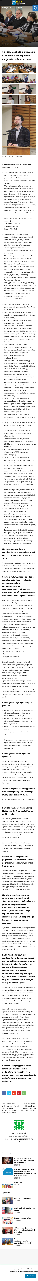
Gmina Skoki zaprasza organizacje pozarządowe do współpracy (24, 1160)
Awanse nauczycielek (22, 1198)
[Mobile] (1, 1)
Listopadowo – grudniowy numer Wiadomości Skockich (28, 1108)
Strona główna (6, 8)
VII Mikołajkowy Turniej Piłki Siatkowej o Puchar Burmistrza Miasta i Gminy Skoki (10, 1109)
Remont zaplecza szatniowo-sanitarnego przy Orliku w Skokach (23, 1241)
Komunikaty (6, 1153)
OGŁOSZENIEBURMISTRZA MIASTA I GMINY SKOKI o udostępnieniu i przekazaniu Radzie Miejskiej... (25, 1172)
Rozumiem (30, 1276)
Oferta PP (18, 1182)
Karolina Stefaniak (19, 1133)
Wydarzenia (18, 8)
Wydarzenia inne (19, 36)
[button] (35, 8)
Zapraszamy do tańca (22, 1218)
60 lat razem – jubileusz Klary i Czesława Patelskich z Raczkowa (24, 1230)
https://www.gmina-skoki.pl (19, 1136)
